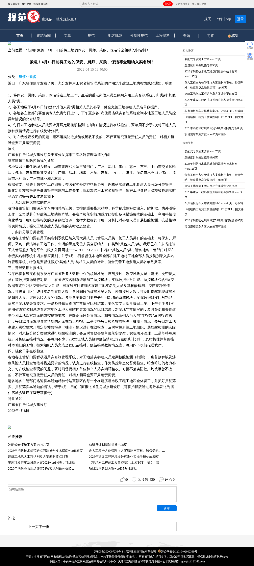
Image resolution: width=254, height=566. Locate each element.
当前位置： (17, 50)
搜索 (168, 3)
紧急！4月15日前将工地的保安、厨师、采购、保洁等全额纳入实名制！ (93, 50)
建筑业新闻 (28, 77)
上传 (218, 19)
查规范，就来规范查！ (59, 19)
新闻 (31, 50)
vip (228, 19)
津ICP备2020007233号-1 (108, 551)
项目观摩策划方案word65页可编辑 (113, 468)
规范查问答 (14, 4)
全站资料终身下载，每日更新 (190, 4)
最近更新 (26, 4)
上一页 (33, 527)
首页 (19, 35)
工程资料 (163, 35)
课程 (234, 36)
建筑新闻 (44, 35)
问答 (210, 36)
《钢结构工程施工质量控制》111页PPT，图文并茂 (124, 462)
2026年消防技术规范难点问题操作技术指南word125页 (45, 450)
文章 (67, 35)
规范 (91, 35)
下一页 (44, 527)
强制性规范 (139, 35)
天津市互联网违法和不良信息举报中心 (141, 561)
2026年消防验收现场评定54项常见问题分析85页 (41, 468)
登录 (240, 19)
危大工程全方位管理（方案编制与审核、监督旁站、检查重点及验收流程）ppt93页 (146, 450)
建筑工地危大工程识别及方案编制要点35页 (38, 456)
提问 (207, 19)
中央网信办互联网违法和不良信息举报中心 (89, 561)
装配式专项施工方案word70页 (28, 444)
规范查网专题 (40, 4)
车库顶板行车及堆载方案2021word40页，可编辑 (41, 462)
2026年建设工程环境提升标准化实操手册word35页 (124, 456)
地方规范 (115, 35)
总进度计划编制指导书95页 (108, 444)
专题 (186, 36)
